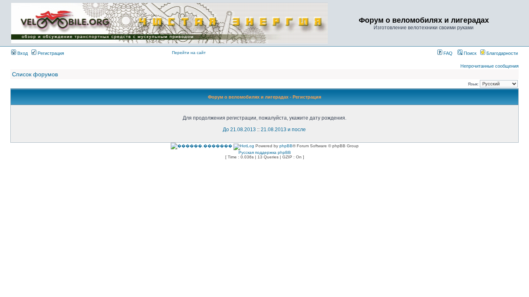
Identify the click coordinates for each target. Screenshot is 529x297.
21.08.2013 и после (283, 129)
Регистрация (50, 53)
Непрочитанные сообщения (489, 66)
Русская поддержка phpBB (264, 152)
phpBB (286, 146)
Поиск (469, 53)
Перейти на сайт (189, 52)
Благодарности (501, 53)
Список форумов (35, 74)
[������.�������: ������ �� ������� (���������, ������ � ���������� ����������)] (201, 146)
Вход (22, 53)
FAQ (447, 53)
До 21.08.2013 (239, 129)
